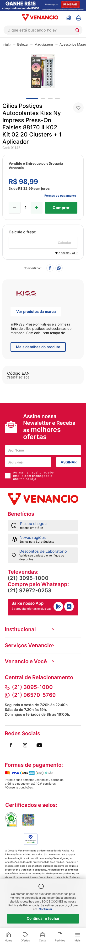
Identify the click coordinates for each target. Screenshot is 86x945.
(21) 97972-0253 (29, 590)
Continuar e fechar (43, 918)
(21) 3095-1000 (28, 578)
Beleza (22, 44)
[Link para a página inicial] (6, 44)
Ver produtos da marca (36, 311)
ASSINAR (69, 462)
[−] (15, 208)
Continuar (45, 909)
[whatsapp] (59, 268)
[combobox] (43, 30)
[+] (37, 208)
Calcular (64, 243)
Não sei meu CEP (66, 253)
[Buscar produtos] (78, 30)
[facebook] (50, 268)
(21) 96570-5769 (34, 695)
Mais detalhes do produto (38, 347)
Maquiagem (43, 44)
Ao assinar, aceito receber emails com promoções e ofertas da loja (34, 475)
